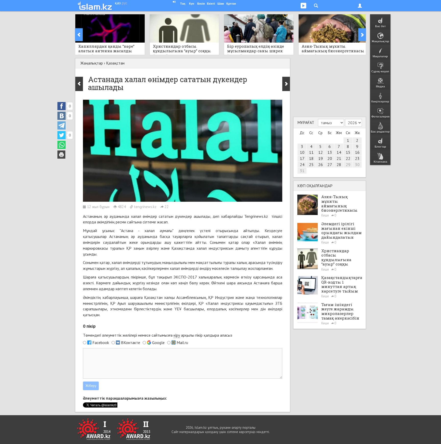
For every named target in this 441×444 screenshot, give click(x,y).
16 (357, 152)
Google (158, 342)
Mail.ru (182, 342)
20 (329, 158)
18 (311, 158)
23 (357, 158)
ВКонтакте (130, 342)
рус (124, 2)
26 (320, 164)
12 (320, 152)
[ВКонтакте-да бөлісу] (61, 116)
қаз (118, 2)
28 (339, 164)
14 (339, 152)
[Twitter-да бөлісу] (61, 135)
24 (302, 164)
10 (302, 152)
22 (348, 158)
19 (320, 158)
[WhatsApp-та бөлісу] (61, 145)
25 (311, 164)
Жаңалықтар (91, 63)
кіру (177, 335)
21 (339, 158)
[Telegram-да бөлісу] (61, 125)
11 (311, 152)
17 (302, 158)
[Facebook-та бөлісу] (61, 106)
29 (348, 164)
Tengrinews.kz (257, 216)
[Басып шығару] (61, 154)
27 (329, 164)
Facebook (100, 342)
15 (348, 152)
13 (329, 152)
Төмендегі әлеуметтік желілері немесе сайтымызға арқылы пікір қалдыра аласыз (157, 335)
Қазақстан (115, 63)
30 (357, 164)
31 (302, 170)
